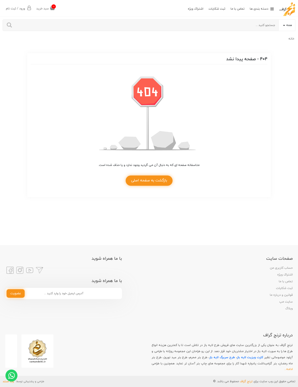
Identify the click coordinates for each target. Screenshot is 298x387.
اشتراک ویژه (195, 9)
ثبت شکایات (217, 9)
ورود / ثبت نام (16, 9)
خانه (291, 39)
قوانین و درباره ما (281, 295)
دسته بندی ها (259, 9)
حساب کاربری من (281, 268)
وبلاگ (289, 308)
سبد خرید (45, 8)
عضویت (15, 293)
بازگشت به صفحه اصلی (149, 180)
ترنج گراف (246, 381)
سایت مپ (286, 302)
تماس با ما (238, 9)
